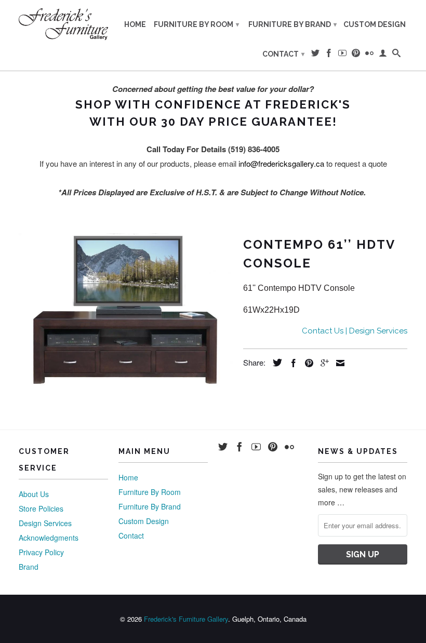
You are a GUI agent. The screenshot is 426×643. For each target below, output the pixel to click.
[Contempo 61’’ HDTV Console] (126, 311)
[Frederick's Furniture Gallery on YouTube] (342, 55)
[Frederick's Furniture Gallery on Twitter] (315, 55)
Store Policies (41, 508)
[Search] (396, 55)
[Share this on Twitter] (275, 362)
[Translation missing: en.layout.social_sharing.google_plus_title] (322, 363)
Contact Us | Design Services (354, 331)
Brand (28, 566)
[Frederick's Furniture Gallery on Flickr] (369, 55)
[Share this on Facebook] (291, 363)
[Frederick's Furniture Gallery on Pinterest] (356, 55)
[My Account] (383, 55)
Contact (283, 54)
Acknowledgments (48, 537)
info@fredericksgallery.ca (281, 163)
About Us (34, 494)
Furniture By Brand (292, 24)
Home (135, 24)
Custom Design (374, 24)
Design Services (45, 523)
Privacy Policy (41, 552)
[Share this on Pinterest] (306, 363)
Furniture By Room (196, 24)
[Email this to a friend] (337, 363)
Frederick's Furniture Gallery (186, 619)
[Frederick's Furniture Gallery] (63, 24)
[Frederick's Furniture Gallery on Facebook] (329, 55)
